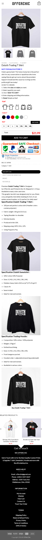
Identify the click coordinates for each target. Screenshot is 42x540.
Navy (8, 118)
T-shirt (23, 63)
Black (3, 118)
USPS (16, 226)
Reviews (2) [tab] (6, 181)
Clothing (13, 63)
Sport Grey (21, 118)
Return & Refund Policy (21, 518)
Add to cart (21, 138)
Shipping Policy (21, 515)
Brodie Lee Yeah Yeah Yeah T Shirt (31, 440)
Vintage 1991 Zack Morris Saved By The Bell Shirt (10, 440)
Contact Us (21, 501)
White (26, 118)
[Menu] (3, 3)
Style (4, 101)
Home (4, 63)
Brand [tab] (5, 178)
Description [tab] (7, 172)
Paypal (10, 230)
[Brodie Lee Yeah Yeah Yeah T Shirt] (31, 427)
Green (17, 118)
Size (3, 122)
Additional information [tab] (12, 175)
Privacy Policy (21, 520)
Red (12, 118)
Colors (4, 113)
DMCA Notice (21, 526)
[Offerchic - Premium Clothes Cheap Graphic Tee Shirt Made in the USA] (21, 3)
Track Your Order (21, 504)
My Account (21, 493)
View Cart (21, 499)
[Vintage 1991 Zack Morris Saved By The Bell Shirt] (10, 427)
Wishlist (21, 496)
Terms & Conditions (21, 523)
